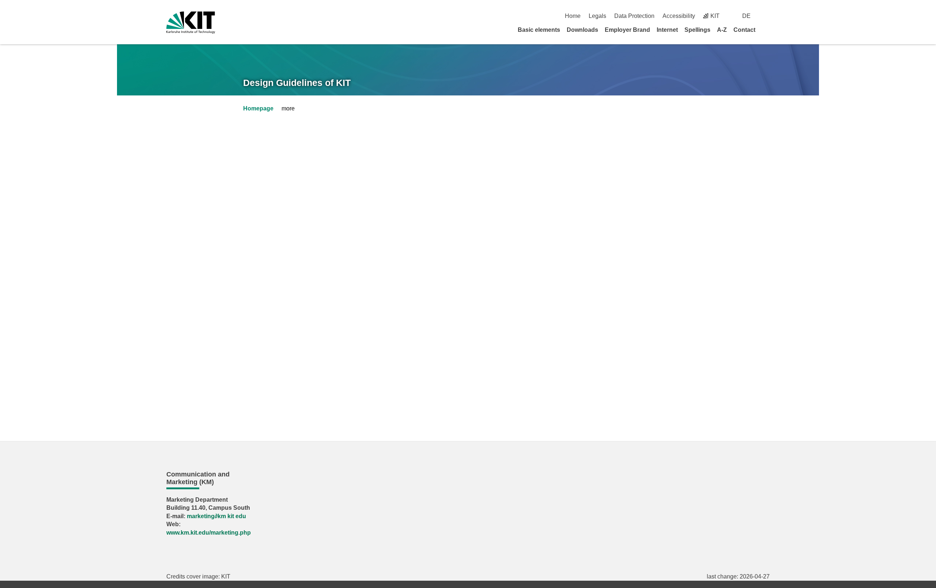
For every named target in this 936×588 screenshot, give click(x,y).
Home (573, 16)
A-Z (722, 30)
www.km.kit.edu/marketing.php (208, 532)
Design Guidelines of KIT (297, 83)
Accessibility (679, 16)
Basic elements (539, 30)
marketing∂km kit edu (216, 516)
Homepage (258, 108)
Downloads (582, 30)
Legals (597, 16)
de (746, 16)
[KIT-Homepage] (190, 22)
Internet (667, 30)
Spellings (697, 30)
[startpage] (767, 29)
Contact (744, 30)
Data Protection (634, 16)
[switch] (767, 15)
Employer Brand (627, 30)
